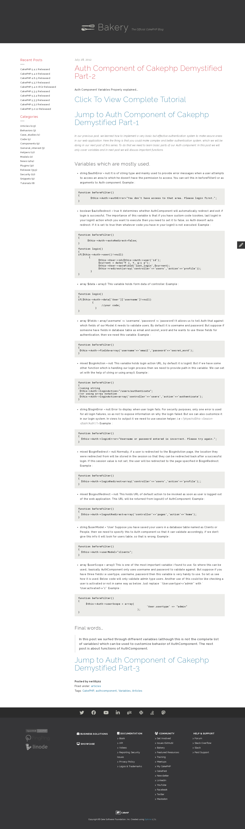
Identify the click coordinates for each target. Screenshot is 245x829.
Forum (198, 738)
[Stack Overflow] (152, 713)
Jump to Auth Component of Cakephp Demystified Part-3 (142, 664)
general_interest (30, 148)
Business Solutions (94, 734)
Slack (198, 747)
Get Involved (164, 738)
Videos (123, 747)
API (121, 743)
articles (96, 686)
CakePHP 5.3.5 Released (35, 91)
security (25, 174)
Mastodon (162, 799)
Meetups (161, 761)
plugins (24, 165)
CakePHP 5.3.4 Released (35, 95)
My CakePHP (164, 766)
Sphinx (148, 819)
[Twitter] (82, 713)
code (23, 139)
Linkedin (161, 780)
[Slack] (141, 713)
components (28, 143)
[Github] (129, 713)
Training (161, 757)
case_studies (28, 134)
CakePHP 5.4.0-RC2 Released (38, 87)
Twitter (160, 794)
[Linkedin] (118, 713)
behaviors (26, 130)
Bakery (161, 747)
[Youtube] (106, 713)
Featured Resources (168, 752)
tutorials (25, 183)
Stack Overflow (203, 743)
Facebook (162, 789)
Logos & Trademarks (130, 766)
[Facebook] (93, 713)
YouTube (161, 785)
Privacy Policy (127, 761)
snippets (25, 178)
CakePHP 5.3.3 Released (35, 100)
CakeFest (162, 771)
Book (122, 738)
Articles (137, 690)
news (23, 161)
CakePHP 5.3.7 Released (35, 82)
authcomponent (106, 690)
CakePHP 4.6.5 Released (35, 78)
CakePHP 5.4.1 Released (35, 69)
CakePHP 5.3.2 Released (35, 104)
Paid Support (202, 752)
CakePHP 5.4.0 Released (35, 73)
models (24, 156)
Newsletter (163, 775)
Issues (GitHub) (165, 743)
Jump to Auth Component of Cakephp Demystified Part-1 (142, 118)
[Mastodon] (163, 713)
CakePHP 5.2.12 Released (35, 109)
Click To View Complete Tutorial (130, 99)
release (25, 170)
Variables (125, 690)
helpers (25, 152)
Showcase (88, 744)
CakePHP (88, 690)
